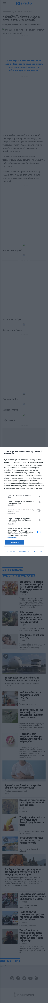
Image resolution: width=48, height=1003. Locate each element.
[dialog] (24, 501)
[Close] (43, 452)
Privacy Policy (38, 551)
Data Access (24, 551)
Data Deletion (10, 551)
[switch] (38, 502)
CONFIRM (14, 542)
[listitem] (24, 496)
